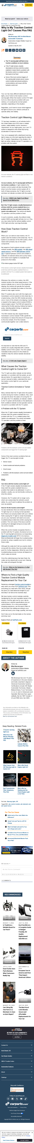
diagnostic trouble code (8, 536)
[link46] (6, 50)
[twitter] (17, 1099)
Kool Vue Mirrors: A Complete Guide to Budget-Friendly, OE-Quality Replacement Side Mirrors (25, 932)
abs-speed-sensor (6, 806)
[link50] (24, 50)
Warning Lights (14, 23)
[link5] (10, 5)
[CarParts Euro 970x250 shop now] (17, 850)
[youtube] (21, 1099)
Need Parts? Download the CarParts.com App (16, 1)
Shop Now (9, 652)
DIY (17, 801)
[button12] (11, 874)
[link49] (20, 50)
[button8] (3, 874)
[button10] (7, 874)
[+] (23, 874)
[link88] (9, 756)
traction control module (22, 584)
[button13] (13, 874)
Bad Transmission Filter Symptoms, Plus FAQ (8, 790)
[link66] (26, 632)
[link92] (9, 779)
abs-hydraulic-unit (26, 804)
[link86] (24, 735)
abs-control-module (14, 804)
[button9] (5, 874)
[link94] (24, 779)
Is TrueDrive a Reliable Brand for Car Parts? (9, 927)
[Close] (32, 1132)
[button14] (15, 874)
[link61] (9, 632)
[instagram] (9, 1099)
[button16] (19, 874)
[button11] (9, 874)
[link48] (17, 50)
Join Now (17, 1037)
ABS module (18, 249)
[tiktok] (25, 1099)
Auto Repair (4, 23)
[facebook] (13, 1099)
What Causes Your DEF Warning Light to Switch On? (9, 767)
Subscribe (29, 5)
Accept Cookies (24, 1140)
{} (20, 874)
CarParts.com (22, 586)
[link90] (24, 756)
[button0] (2, 5)
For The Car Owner (12, 812)
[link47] (13, 50)
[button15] (17, 874)
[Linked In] (13, 673)
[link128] (17, 1029)
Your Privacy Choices (16, 1113)
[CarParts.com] (17, 1103)
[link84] (9, 731)
